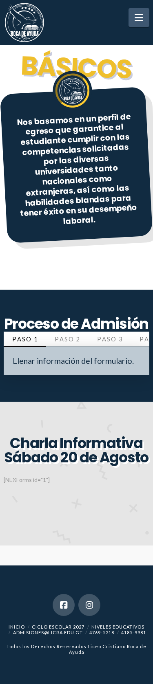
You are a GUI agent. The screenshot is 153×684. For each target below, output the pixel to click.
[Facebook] (64, 605)
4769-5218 (101, 632)
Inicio (17, 626)
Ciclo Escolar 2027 (58, 626)
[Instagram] (89, 605)
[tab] (25, 339)
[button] (139, 17)
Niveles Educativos (117, 626)
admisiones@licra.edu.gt (48, 632)
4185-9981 (133, 632)
